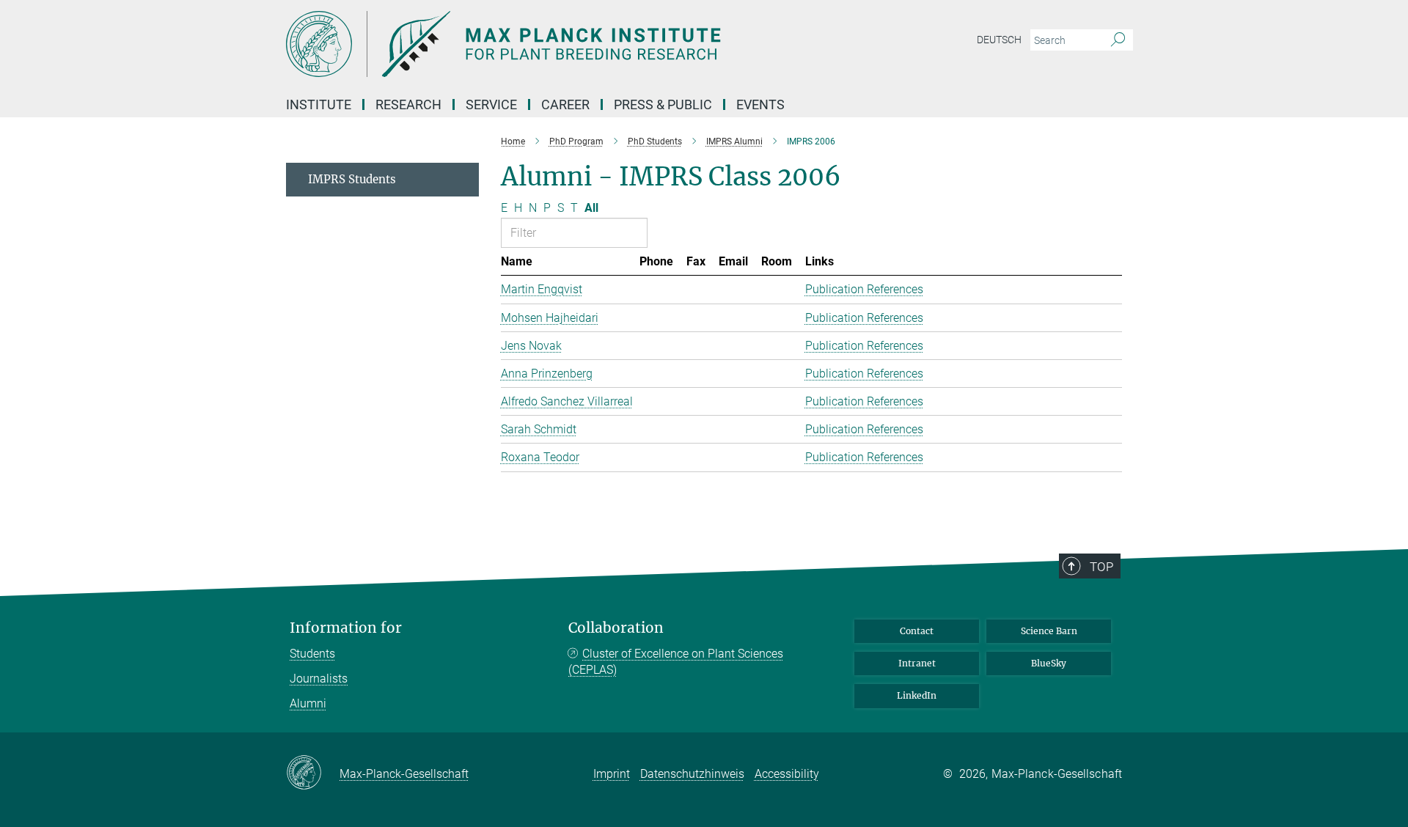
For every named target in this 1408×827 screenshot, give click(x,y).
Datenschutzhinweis (692, 774)
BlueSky (1048, 663)
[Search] (1118, 40)
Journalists (319, 679)
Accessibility (787, 774)
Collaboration (616, 628)
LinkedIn (916, 695)
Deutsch (999, 39)
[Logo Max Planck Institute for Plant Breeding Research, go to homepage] (561, 44)
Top (1101, 566)
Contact (917, 630)
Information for (346, 628)
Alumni (308, 703)
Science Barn (1049, 630)
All (591, 208)
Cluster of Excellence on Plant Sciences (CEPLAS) (675, 662)
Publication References (864, 289)
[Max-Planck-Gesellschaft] (313, 773)
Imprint (611, 774)
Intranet (917, 663)
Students (312, 654)
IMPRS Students (352, 179)
